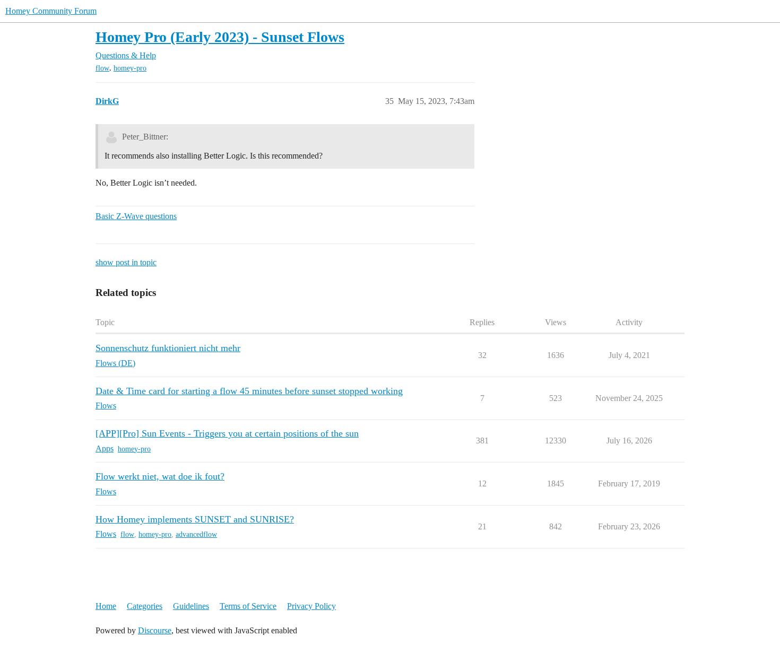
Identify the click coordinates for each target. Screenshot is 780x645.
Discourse (154, 630)
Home (106, 606)
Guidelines (191, 606)
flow (102, 68)
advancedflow (196, 534)
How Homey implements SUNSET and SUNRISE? (195, 519)
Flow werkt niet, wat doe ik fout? (160, 476)
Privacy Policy (311, 606)
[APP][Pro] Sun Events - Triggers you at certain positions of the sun (227, 433)
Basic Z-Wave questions (136, 216)
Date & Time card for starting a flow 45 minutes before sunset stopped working (249, 391)
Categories (144, 606)
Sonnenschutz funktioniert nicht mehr (168, 348)
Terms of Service (248, 606)
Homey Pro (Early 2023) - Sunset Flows (220, 37)
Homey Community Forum (51, 10)
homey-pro (130, 68)
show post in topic (126, 262)
